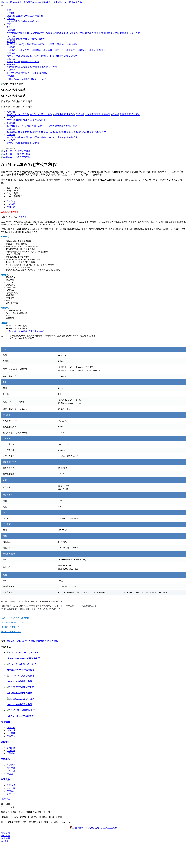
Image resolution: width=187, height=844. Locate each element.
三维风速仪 (58, 114)
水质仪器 (11, 134)
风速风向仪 (69, 114)
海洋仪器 (11, 123)
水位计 (17, 143)
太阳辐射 (105, 114)
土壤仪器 (11, 129)
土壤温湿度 (12, 132)
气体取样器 (28, 120)
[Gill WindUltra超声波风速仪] (21, 710)
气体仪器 (11, 117)
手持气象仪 (46, 114)
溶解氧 (43, 137)
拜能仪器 (5, 799)
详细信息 (11, 201)
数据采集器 (125, 114)
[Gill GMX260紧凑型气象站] (20, 687)
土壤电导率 (35, 132)
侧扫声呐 (25, 143)
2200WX (11, 641)
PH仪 (54, 137)
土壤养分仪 (58, 132)
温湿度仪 (80, 114)
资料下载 (11, 207)
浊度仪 (10, 137)
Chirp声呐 (49, 126)
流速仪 (10, 143)
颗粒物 (19, 120)
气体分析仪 (39, 120)
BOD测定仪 (26, 137)
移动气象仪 (52, 641)
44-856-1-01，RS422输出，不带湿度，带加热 (25, 331)
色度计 (17, 137)
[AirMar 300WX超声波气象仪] (21, 664)
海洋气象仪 (12, 126)
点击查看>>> (24, 217)
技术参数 (11, 204)
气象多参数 (23, 114)
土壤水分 (91, 132)
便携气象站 (12, 114)
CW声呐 (40, 126)
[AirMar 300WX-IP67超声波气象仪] (24, 652)
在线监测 (73, 137)
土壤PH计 (101, 132)
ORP (49, 137)
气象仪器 (11, 111)
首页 (9, 10)
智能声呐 (31, 126)
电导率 (36, 137)
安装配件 (135, 114)
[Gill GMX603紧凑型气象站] (20, 675)
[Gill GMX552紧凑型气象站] (20, 699)
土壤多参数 (23, 132)
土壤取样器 (46, 132)
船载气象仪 (41, 641)
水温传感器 (71, 126)
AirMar (18, 641)
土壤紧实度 (81, 132)
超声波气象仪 (28, 641)
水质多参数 (62, 137)
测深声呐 (34, 143)
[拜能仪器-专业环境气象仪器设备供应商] (93, 2)
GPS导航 (22, 126)
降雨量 (97, 114)
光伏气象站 (35, 114)
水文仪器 (11, 140)
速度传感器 (60, 126)
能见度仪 (115, 114)
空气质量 (11, 120)
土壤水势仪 (69, 132)
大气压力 (89, 114)
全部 (9, 21)
